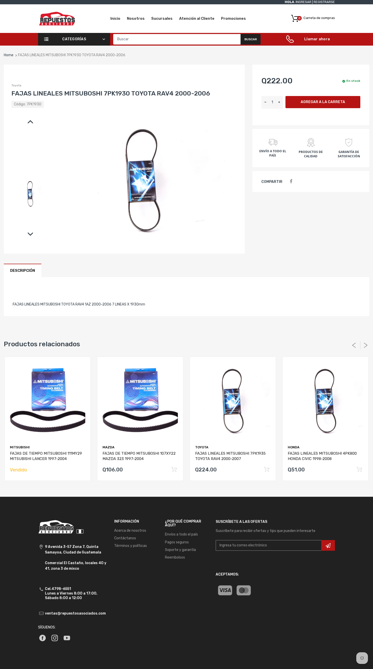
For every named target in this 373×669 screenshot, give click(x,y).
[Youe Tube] (66, 638)
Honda (293, 447)
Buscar (250, 39)
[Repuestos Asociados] (57, 18)
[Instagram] (54, 638)
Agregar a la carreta (323, 102)
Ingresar (303, 2)
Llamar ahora (317, 39)
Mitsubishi (20, 447)
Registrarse (324, 2)
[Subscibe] (328, 545)
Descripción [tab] (22, 270)
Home (8, 55)
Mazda (108, 447)
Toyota (16, 85)
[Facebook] (291, 181)
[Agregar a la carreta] (174, 469)
